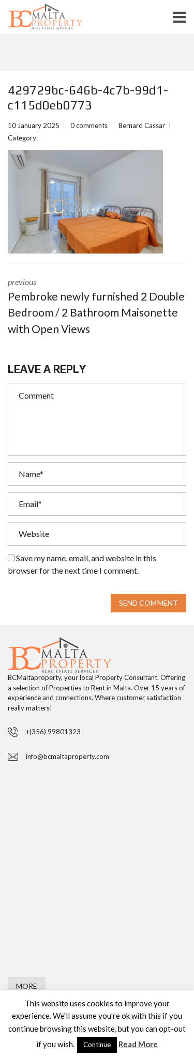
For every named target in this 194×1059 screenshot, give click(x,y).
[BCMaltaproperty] (61, 19)
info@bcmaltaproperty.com (67, 756)
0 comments (89, 125)
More (26, 986)
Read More (138, 1044)
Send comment (148, 602)
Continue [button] (97, 1044)
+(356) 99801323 (53, 732)
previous (96, 306)
